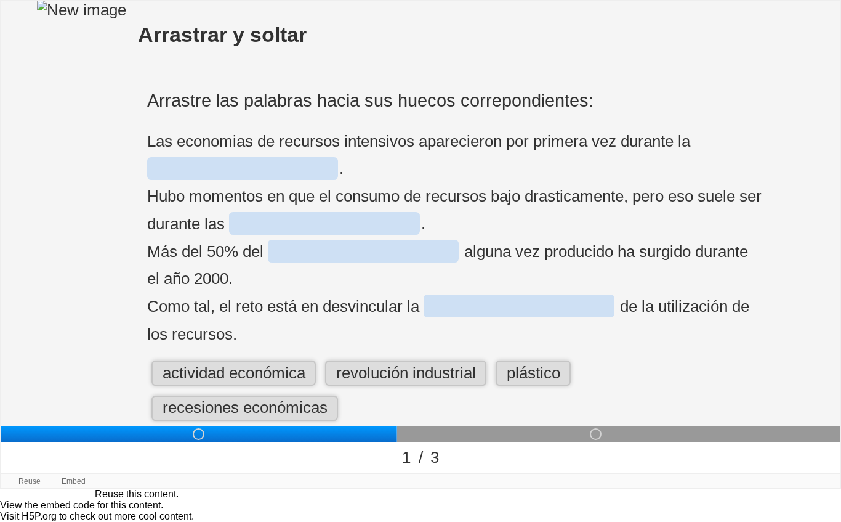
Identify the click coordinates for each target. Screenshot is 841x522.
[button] (233, 373)
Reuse (29, 481)
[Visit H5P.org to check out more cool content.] (828, 481)
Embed (74, 481)
